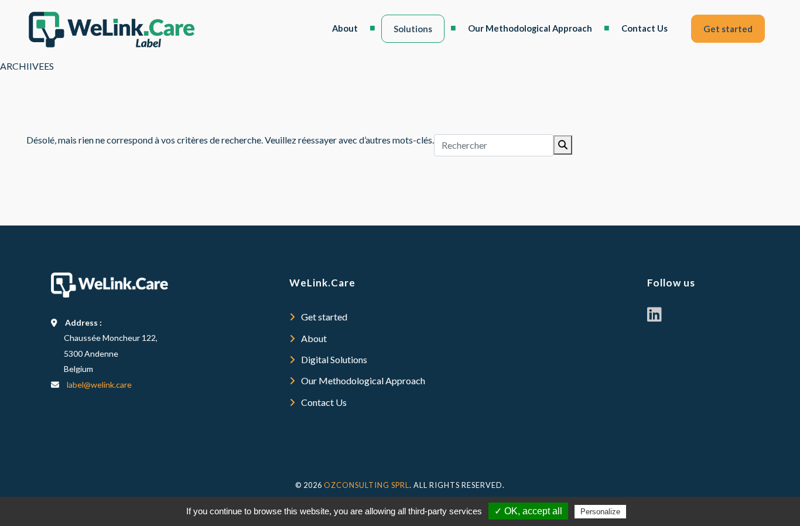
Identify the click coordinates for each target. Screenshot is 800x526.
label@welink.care (99, 385)
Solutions (413, 28)
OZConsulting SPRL (366, 485)
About (345, 28)
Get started (728, 28)
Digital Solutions (334, 359)
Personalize (600, 511)
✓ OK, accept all (528, 511)
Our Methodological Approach (530, 28)
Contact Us (644, 28)
